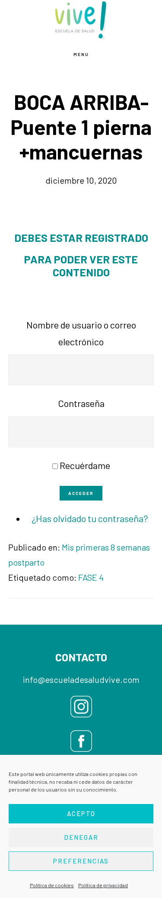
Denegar (81, 837)
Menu (81, 54)
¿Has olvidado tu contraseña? (90, 518)
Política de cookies (52, 885)
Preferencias (81, 861)
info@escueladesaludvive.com (81, 679)
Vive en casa (81, 20)
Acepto (81, 813)
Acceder (81, 493)
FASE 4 (91, 577)
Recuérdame (85, 465)
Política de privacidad (103, 885)
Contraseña (81, 403)
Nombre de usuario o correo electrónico (81, 333)
